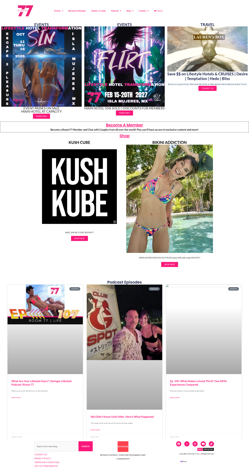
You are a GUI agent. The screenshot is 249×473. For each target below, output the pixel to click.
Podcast (115, 10)
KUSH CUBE (79, 142)
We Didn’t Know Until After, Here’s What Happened (122, 416)
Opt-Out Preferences (46, 466)
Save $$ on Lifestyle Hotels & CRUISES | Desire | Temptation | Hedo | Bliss (207, 76)
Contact (142, 10)
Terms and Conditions (46, 462)
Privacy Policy (42, 458)
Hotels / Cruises (98, 10)
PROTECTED (208, 449)
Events (57, 10)
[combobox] (55, 446)
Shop (128, 10)
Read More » (16, 398)
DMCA (200, 449)
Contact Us (40, 454)
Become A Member (77, 10)
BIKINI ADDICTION (169, 142)
